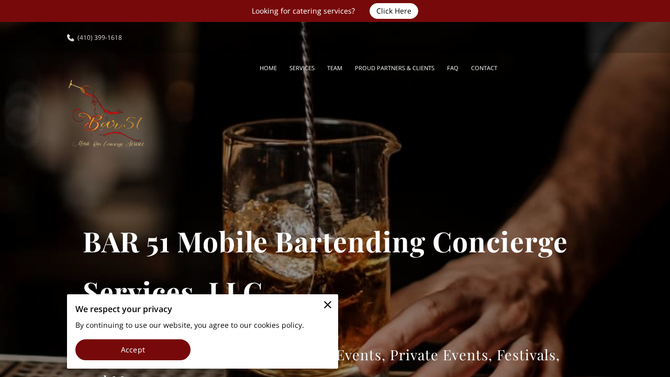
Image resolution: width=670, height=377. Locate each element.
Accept (133, 349)
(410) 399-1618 (99, 37)
